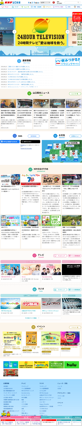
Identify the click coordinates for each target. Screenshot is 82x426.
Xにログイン (23, 145)
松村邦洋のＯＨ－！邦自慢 (46, 406)
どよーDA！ (43, 402)
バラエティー (25, 406)
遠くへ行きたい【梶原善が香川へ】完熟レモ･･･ (23, 423)
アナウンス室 (61, 396)
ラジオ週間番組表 (75, 289)
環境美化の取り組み (9, 406)
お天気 (59, 388)
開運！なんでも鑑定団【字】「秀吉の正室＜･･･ (8, 423)
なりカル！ (42, 413)
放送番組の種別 (7, 402)
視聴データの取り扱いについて (11, 411)
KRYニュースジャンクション (47, 397)
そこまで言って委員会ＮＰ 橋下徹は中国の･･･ (38, 423)
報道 (23, 399)
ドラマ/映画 (25, 404)
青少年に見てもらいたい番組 (29, 415)
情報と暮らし (25, 413)
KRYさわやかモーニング (28, 390)
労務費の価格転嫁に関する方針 (11, 399)
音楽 (23, 408)
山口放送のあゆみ (8, 388)
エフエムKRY (43, 390)
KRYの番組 (24, 397)
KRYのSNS (33, 136)
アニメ (23, 411)
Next (79, 344)
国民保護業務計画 (8, 408)
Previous (3, 344)
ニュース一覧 (74, 93)
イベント (60, 405)
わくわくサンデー (26, 395)
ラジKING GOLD (44, 408)
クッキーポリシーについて (10, 393)
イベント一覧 (75, 327)
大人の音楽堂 (43, 411)
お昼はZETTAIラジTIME (46, 395)
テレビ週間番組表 (75, 256)
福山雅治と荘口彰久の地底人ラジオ (64, 423)
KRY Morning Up (44, 393)
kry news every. (26, 393)
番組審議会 (6, 404)
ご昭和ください (43, 415)
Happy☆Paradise (44, 404)
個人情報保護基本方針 (9, 390)
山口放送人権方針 (8, 397)
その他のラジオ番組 (31, 318)
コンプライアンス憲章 (9, 395)
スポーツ (24, 402)
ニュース (60, 386)
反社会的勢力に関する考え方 (11, 415)
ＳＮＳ (59, 398)
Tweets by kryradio (26, 148)
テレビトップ (61, 256)
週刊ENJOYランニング (45, 399)
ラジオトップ (61, 289)
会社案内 (6, 386)
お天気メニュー (75, 136)
